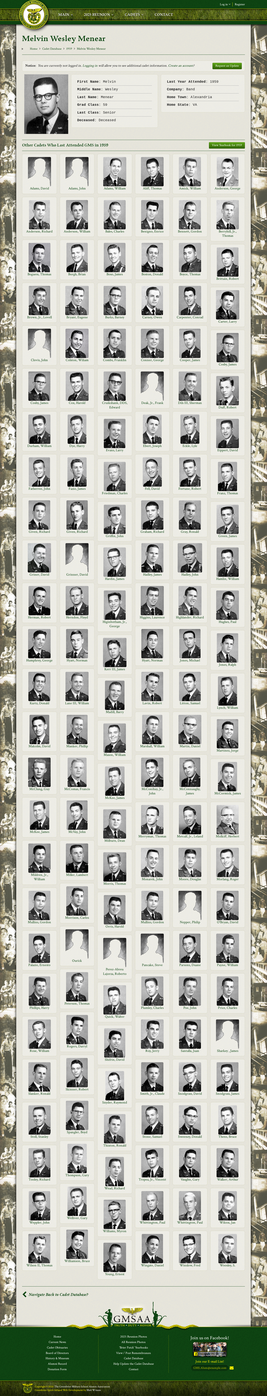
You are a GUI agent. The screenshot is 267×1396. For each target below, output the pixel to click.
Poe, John (190, 1008)
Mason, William (115, 755)
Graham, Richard (152, 531)
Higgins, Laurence (152, 617)
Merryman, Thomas (152, 836)
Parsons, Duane (190, 965)
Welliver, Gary (77, 1218)
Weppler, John (39, 1222)
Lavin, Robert (152, 703)
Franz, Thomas (227, 493)
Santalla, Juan (190, 1051)
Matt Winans (94, 1390)
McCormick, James (227, 793)
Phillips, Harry (39, 1008)
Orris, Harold (115, 926)
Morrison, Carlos (77, 917)
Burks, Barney (114, 317)
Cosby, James (228, 364)
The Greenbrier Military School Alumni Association (82, 1386)
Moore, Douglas (190, 879)
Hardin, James (114, 579)
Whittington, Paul (152, 1222)
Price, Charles (227, 1008)
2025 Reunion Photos (133, 1337)
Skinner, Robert (77, 1089)
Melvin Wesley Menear (91, 49)
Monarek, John (152, 879)
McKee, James (115, 798)
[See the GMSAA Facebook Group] (210, 1349)
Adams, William (115, 188)
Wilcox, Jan (228, 1222)
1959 (69, 49)
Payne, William (227, 965)
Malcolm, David (39, 746)
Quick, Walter (115, 1016)
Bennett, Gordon (190, 231)
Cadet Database (52, 49)
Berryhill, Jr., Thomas (228, 233)
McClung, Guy (39, 789)
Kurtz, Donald (39, 703)
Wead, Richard (114, 1188)
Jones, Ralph (227, 664)
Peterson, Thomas (77, 1003)
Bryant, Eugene (77, 317)
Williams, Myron (114, 1231)
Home (34, 49)
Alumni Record (57, 1364)
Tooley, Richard (39, 1179)
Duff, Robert (228, 407)
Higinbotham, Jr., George (115, 624)
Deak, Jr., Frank (152, 403)
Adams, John (77, 188)
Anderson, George (227, 188)
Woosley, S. (227, 1265)
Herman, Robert (39, 617)
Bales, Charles (114, 231)
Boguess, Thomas (39, 274)
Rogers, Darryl (77, 1046)
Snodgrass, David (190, 1093)
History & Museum (57, 1358)
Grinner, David (77, 574)
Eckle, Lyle (190, 446)
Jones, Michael (190, 660)
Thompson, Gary (77, 1175)
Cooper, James (190, 360)
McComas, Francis (77, 789)
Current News (57, 1342)
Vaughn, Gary (190, 1179)
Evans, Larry (114, 450)
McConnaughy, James (189, 791)
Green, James (227, 536)
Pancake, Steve (152, 965)
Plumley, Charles (152, 1008)
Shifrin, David (115, 1059)
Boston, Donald (152, 274)
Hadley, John (190, 574)
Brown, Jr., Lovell (39, 317)
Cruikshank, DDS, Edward (114, 405)
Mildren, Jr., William (39, 877)
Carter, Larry (227, 321)
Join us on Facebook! (209, 1338)
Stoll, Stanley (39, 1136)
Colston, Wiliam (77, 360)
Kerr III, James (114, 669)
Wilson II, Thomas (39, 1265)
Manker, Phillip (77, 746)
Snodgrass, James (227, 1093)
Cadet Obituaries (57, 1348)
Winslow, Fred (190, 1265)
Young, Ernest (115, 1274)
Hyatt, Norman (77, 660)
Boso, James (115, 274)
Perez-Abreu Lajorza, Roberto (114, 971)
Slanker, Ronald (39, 1093)
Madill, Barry (115, 712)
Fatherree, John (39, 488)
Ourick (77, 960)
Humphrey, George (39, 660)
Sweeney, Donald (190, 1136)
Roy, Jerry (152, 1051)
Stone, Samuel (152, 1136)
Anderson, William (77, 231)
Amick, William (190, 188)
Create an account (180, 65)
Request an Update (227, 66)
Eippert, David (227, 450)
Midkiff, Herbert (227, 836)
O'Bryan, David (227, 922)
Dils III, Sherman (190, 403)
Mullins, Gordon (39, 922)
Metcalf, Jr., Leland (190, 836)
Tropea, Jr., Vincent (152, 1179)
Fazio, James (77, 488)
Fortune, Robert (189, 488)
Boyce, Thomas (190, 274)
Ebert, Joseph (152, 446)
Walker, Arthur (227, 1179)
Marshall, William (152, 746)
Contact (133, 1369)
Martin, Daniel (190, 746)
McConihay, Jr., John (152, 791)
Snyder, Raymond (114, 1102)
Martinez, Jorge (227, 750)
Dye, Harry (77, 446)
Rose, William (39, 1051)
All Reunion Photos (133, 1342)
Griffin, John (115, 536)
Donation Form (57, 1369)
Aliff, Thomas (152, 188)
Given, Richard (39, 531)
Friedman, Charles (114, 493)
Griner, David (39, 574)
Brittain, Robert (227, 278)
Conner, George (152, 360)
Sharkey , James (227, 1051)
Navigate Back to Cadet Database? (58, 1294)
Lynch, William (227, 707)
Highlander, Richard (190, 617)
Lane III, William (77, 703)
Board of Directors (57, 1353)
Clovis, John (39, 360)
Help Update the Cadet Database (133, 1364)
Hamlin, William (227, 579)
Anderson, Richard (39, 231)
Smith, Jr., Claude (152, 1093)
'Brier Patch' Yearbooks (133, 1348)
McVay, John (77, 832)
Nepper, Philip (190, 922)
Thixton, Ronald (114, 1145)
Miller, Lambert (77, 875)
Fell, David (152, 488)
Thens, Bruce (227, 1136)
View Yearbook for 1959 (227, 145)
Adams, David (39, 188)
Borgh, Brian (77, 274)
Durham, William (39, 446)
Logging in (90, 65)
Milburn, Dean (114, 840)
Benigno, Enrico (152, 231)
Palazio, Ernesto (39, 965)
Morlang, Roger (228, 879)
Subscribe (231, 1368)
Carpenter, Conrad (190, 317)
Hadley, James (152, 574)
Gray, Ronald (190, 531)
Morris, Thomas (114, 883)
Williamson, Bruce (77, 1261)
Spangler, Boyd (77, 1132)
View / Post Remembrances (133, 1353)
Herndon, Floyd (77, 617)
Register (240, 4)
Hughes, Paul (227, 622)
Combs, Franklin (114, 360)
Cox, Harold (77, 403)
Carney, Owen (152, 317)
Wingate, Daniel (152, 1265)
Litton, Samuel (190, 703)
